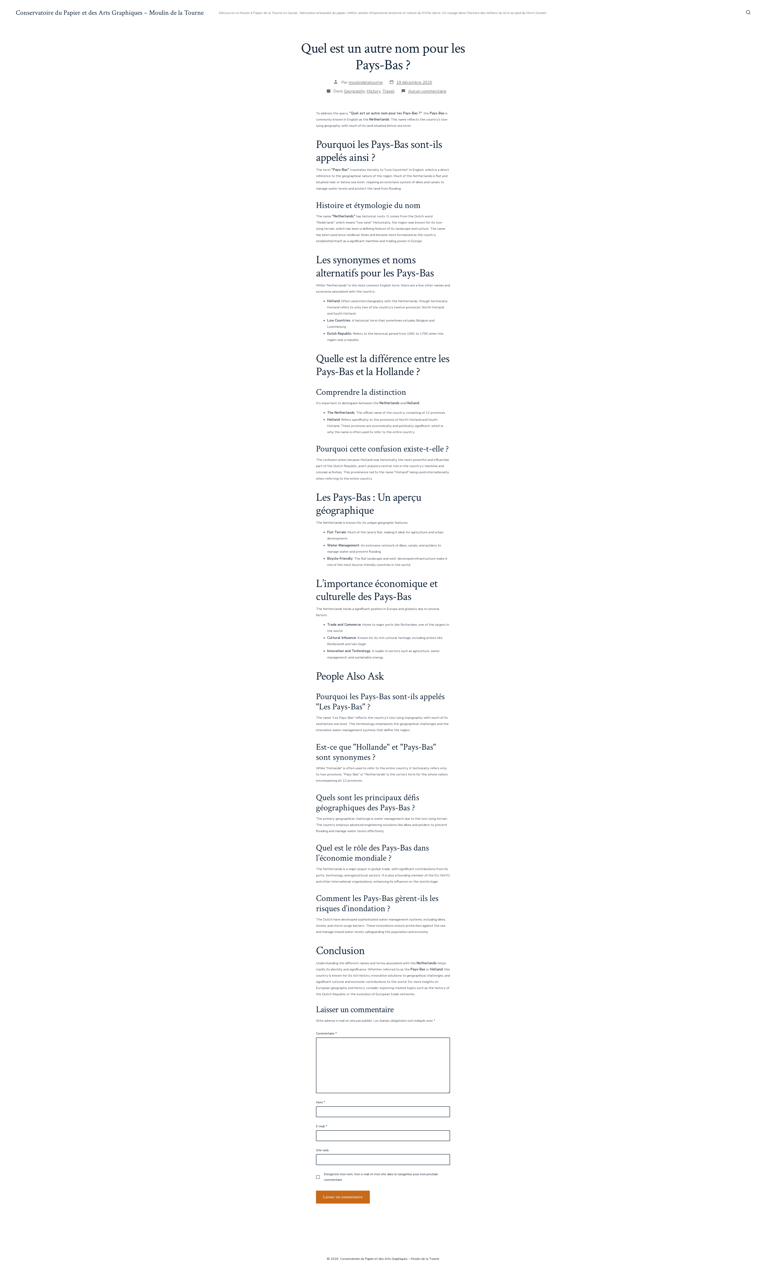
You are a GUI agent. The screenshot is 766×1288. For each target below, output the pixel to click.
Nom (320, 1102)
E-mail (321, 1126)
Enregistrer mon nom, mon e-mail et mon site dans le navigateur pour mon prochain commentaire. (381, 1177)
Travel (388, 91)
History (374, 91)
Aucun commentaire (427, 91)
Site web (322, 1150)
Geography (354, 91)
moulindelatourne (365, 82)
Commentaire (326, 1033)
